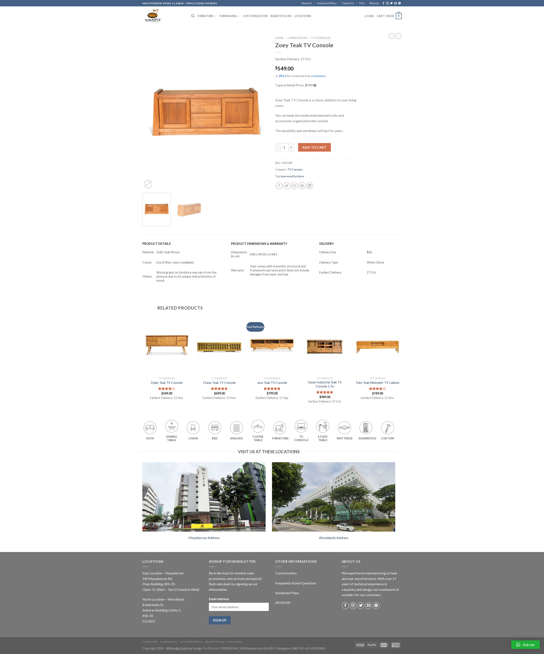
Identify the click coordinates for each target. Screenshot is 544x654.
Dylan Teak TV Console (167, 382)
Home (279, 38)
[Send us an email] (395, 3)
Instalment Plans (327, 3)
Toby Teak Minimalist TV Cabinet (378, 382)
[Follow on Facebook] (383, 3)
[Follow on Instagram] (387, 3)
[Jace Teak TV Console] (272, 345)
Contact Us (347, 3)
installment (318, 76)
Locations (303, 16)
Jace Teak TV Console (272, 382)
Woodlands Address (333, 538)
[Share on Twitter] (286, 185)
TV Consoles (321, 38)
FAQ (362, 3)
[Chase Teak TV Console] (219, 345)
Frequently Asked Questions (295, 583)
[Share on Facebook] (279, 185)
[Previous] (150, 111)
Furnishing (228, 16)
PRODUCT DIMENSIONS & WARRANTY (259, 243)
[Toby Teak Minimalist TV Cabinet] (377, 345)
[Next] (261, 111)
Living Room (297, 38)
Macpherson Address (204, 538)
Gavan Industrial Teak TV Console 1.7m (325, 384)
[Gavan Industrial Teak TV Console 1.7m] (324, 345)
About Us (306, 3)
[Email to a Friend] (294, 185)
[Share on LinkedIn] (309, 185)
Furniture (205, 16)
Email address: (219, 599)
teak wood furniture (292, 176)
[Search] (192, 16)
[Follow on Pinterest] (399, 3)
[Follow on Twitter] (391, 3)
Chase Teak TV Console (219, 382)
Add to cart (314, 147)
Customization (255, 16)
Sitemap (374, 3)
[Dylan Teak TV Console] (166, 345)
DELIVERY (326, 243)
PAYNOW (282, 603)
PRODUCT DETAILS (156, 243)
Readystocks (281, 16)
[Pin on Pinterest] (302, 185)
